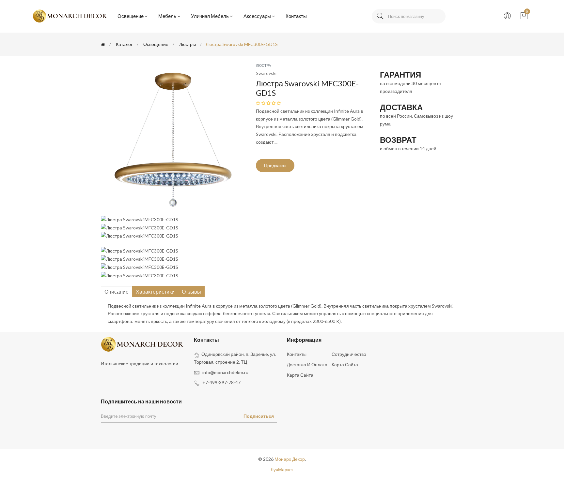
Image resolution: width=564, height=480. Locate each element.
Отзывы (191, 291)
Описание (116, 291)
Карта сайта (345, 364)
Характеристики (155, 291)
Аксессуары (257, 16)
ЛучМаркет (282, 469)
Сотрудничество (349, 354)
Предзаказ (275, 165)
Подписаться (258, 416)
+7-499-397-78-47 (221, 382)
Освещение (131, 16)
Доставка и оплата (307, 364)
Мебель (167, 16)
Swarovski (266, 73)
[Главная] (103, 44)
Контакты (296, 16)
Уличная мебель (210, 16)
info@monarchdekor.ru (225, 372)
